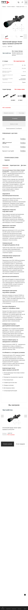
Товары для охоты (20, 6)
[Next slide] (25, 36)
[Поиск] (22, 2)
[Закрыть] (25, 595)
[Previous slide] (2, 416)
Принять (18, 603)
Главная (4, 6)
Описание (5, 165)
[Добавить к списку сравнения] (21, 46)
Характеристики (15, 165)
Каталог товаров (11, 6)
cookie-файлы (17, 597)
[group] (6, 36)
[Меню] (26, 2)
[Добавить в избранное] (25, 46)
